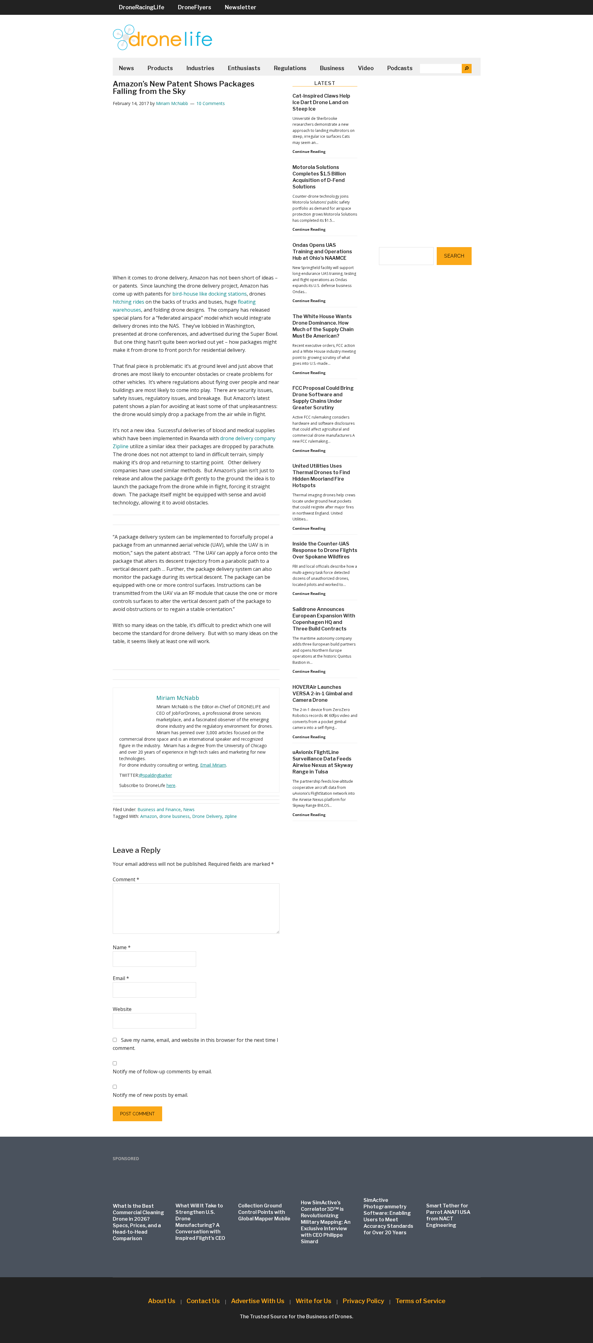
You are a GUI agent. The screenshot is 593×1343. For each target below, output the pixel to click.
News (189, 809)
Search (454, 256)
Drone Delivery (207, 816)
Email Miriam (213, 765)
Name (122, 947)
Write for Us (313, 1301)
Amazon (148, 816)
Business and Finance (159, 809)
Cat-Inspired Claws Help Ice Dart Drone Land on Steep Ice (321, 102)
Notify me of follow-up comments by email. (162, 1071)
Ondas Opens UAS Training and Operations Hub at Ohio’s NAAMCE (322, 251)
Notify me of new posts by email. (150, 1095)
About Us (161, 1301)
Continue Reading (309, 152)
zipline (231, 816)
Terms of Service (420, 1301)
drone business (174, 816)
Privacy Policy (363, 1301)
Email (121, 978)
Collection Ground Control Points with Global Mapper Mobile (264, 1212)
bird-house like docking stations (209, 293)
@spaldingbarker (155, 775)
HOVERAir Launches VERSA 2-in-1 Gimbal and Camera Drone (322, 693)
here (170, 785)
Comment (126, 879)
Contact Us (203, 1301)
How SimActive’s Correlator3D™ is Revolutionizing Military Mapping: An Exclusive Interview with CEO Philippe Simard (326, 1222)
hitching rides (128, 301)
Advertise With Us (257, 1301)
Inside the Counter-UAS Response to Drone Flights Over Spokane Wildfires (324, 550)
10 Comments (210, 103)
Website (122, 1009)
